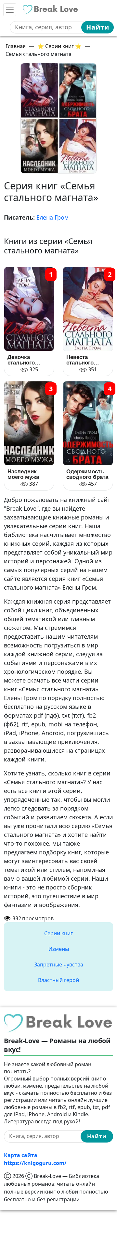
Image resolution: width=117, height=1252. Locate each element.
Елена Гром (52, 217)
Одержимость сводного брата (87, 474)
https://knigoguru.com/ (35, 1163)
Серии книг (58, 933)
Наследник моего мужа (23, 474)
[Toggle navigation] (9, 9)
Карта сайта (20, 1155)
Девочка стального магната (21, 359)
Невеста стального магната (80, 359)
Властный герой (58, 980)
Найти (97, 27)
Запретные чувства (58, 964)
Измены (58, 948)
